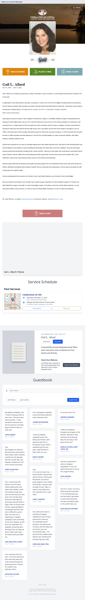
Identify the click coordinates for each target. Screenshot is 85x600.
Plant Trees (66, 308)
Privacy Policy (37, 591)
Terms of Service (48, 591)
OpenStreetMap (44, 594)
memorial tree (27, 199)
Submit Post (73, 400)
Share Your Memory (71, 365)
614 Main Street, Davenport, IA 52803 (40, 304)
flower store (58, 199)
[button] (12, 299)
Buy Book (58, 342)
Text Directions (37, 308)
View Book (46, 342)
